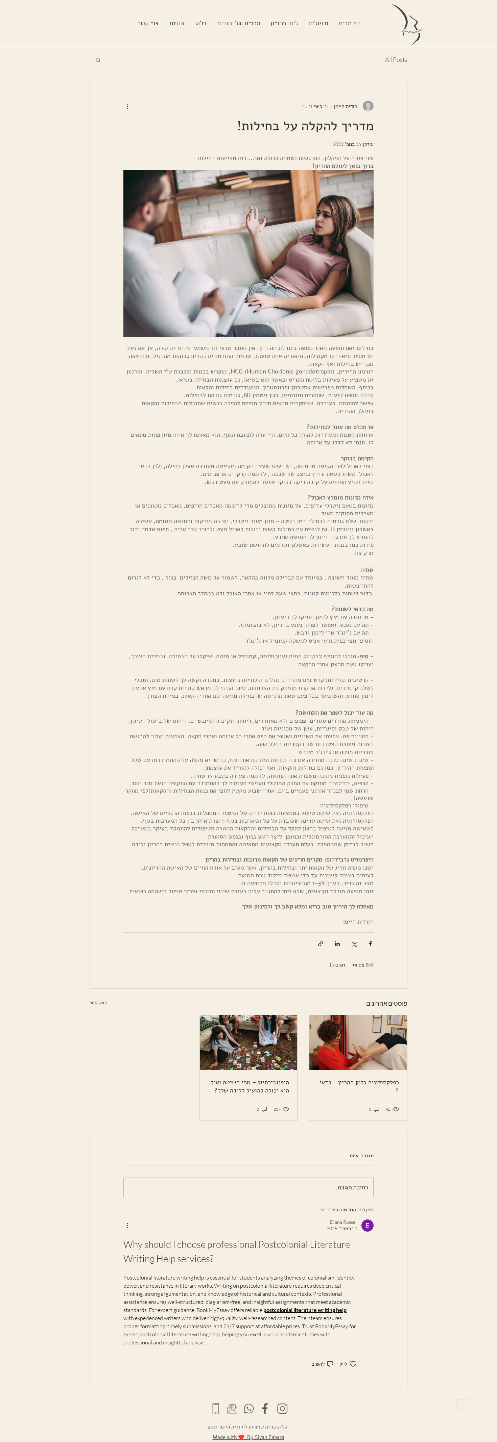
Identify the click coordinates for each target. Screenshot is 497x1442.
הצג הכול (99, 1002)
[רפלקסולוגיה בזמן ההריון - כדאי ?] (358, 1042)
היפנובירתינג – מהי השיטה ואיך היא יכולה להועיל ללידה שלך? (250, 1086)
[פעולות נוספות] (127, 106)
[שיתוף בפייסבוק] (370, 944)
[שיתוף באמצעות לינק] (320, 944)
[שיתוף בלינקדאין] (337, 944)
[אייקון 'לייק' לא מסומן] (353, 1364)
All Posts (396, 59)
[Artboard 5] (249, 1408)
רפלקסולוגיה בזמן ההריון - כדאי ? (359, 1086)
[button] (284, 24)
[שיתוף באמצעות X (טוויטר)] (354, 944)
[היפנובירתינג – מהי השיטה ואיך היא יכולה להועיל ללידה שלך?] (249, 1042)
